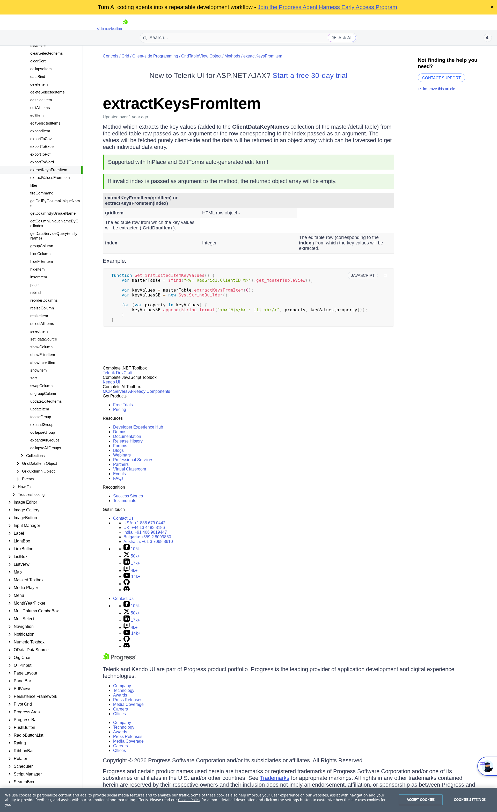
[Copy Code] (385, 275)
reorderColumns (44, 300)
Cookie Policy (189, 799)
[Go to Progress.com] (119, 659)
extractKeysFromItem (48, 170)
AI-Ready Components (149, 391)
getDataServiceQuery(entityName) (53, 235)
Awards (120, 695)
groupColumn (41, 246)
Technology (123, 690)
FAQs (118, 478)
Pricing (119, 409)
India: (145, 532)
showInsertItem (43, 362)
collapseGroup (42, 432)
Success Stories (128, 496)
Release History (128, 441)
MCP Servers (115, 391)
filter (33, 185)
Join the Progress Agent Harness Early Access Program (327, 7)
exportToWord (42, 162)
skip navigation (109, 28)
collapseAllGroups (45, 448)
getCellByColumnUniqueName (55, 203)
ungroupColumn (43, 393)
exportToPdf (40, 154)
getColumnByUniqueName (53, 213)
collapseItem (41, 69)
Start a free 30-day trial (310, 75)
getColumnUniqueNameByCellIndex (54, 223)
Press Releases (127, 700)
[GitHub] (126, 584)
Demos (119, 432)
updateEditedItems (46, 401)
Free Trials (123, 405)
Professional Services (133, 460)
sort (33, 378)
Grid (125, 56)
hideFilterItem (41, 261)
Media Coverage (128, 704)
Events (119, 474)
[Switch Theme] (488, 38)
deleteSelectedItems (47, 92)
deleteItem (39, 84)
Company (122, 686)
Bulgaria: (147, 537)
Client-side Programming (155, 56)
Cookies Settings (470, 799)
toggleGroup (40, 417)
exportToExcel (42, 146)
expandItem (40, 131)
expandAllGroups (45, 440)
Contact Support (441, 78)
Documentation (127, 436)
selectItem (39, 331)
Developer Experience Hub (138, 427)
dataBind (37, 76)
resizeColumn (42, 308)
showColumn (41, 347)
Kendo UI (111, 382)
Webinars (122, 455)
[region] (248, 800)
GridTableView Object (201, 56)
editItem (37, 115)
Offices (119, 714)
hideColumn (40, 253)
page (34, 284)
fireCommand (41, 193)
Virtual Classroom (129, 469)
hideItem (37, 269)
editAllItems (40, 107)
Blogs (118, 450)
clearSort (38, 61)
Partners (121, 464)
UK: (144, 527)
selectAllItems (42, 323)
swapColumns (42, 385)
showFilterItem (42, 354)
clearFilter (38, 45)
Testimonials (124, 500)
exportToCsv (41, 138)
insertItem (38, 277)
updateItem (39, 409)
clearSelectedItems (46, 53)
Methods (232, 56)
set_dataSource (43, 339)
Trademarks (274, 778)
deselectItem (41, 100)
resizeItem (39, 316)
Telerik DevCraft (117, 373)
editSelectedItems (45, 123)
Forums (120, 446)
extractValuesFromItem (50, 177)
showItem (38, 370)
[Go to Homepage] (125, 28)
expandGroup (41, 424)
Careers (120, 709)
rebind (35, 292)
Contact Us (123, 518)
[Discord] (126, 590)
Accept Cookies (421, 799)
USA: (144, 523)
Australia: (148, 541)
